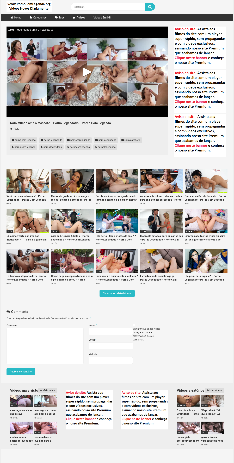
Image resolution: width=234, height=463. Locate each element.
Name (93, 325)
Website (93, 354)
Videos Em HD (102, 17)
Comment (12, 325)
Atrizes (81, 17)
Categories (40, 17)
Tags (62, 17)
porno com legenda (25, 140)
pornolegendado (107, 140)
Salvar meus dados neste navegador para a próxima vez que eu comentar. (146, 334)
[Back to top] (222, 452)
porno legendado (52, 140)
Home (17, 17)
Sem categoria (132, 140)
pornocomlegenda (80, 140)
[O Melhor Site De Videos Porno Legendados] (29, 7)
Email (92, 339)
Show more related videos (117, 293)
